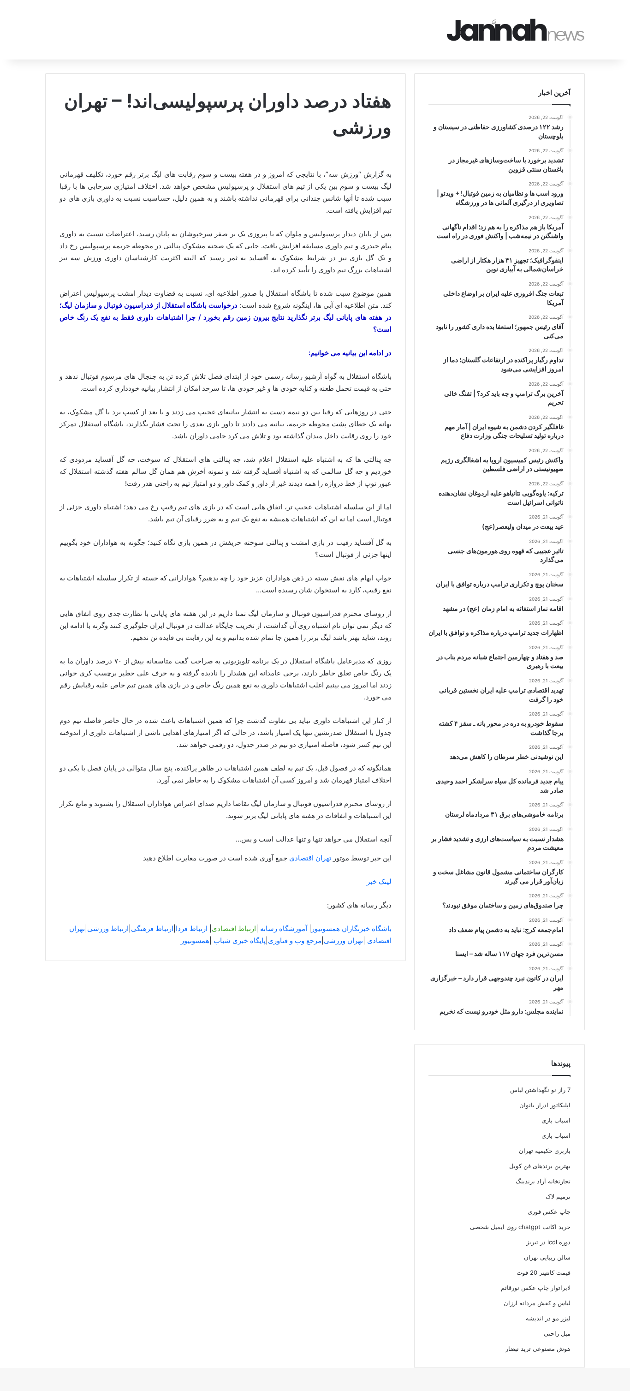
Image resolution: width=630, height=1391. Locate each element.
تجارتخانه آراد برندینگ (543, 1181)
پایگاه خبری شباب (240, 940)
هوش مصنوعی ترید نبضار (538, 1348)
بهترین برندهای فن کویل (540, 1166)
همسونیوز (195, 940)
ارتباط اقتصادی (234, 928)
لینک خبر (379, 881)
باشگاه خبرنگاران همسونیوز (351, 928)
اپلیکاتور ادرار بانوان (545, 1105)
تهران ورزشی (343, 940)
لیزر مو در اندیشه (548, 1318)
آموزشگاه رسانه (283, 928)
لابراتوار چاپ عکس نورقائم (536, 1287)
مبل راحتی (557, 1333)
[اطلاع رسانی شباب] (515, 29)
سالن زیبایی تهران (547, 1257)
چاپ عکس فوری (549, 1211)
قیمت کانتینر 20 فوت (544, 1272)
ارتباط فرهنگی (152, 928)
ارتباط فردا (192, 928)
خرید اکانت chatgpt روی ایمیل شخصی (520, 1226)
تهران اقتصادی (310, 858)
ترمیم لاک (558, 1196)
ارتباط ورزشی (108, 928)
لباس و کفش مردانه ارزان (537, 1303)
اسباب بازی (556, 1120)
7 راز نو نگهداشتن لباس (540, 1089)
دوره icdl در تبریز (548, 1242)
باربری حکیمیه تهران (545, 1150)
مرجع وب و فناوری (294, 940)
